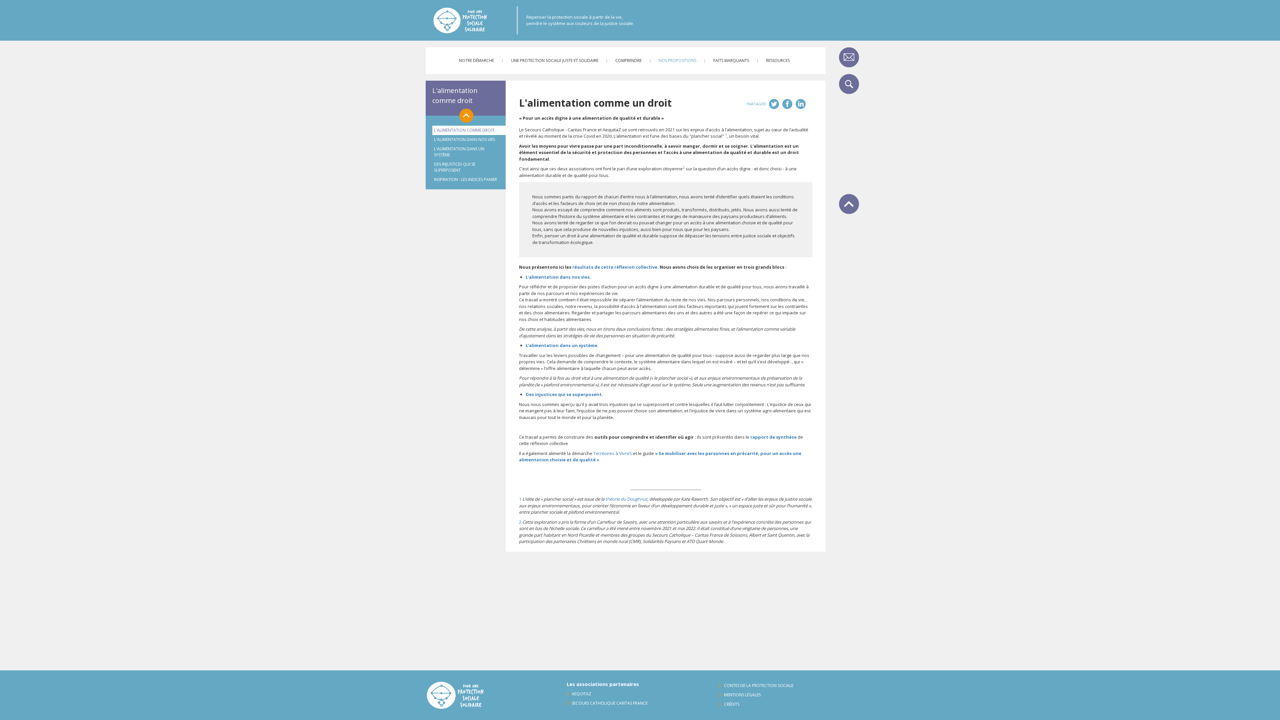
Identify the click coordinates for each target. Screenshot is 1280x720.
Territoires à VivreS (612, 453)
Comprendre (628, 60)
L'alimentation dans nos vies (464, 139)
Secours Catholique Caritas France (610, 703)
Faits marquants (731, 60)
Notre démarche (476, 60)
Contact (849, 57)
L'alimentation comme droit (455, 95)
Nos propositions (677, 60)
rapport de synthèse (773, 437)
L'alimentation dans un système (459, 152)
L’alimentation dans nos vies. (558, 277)
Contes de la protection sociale (758, 685)
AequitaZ (581, 694)
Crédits (731, 704)
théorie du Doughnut (626, 499)
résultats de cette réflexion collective (614, 267)
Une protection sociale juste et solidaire (554, 60)
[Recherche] (849, 84)
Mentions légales (742, 695)
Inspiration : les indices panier (465, 179)
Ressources (778, 60)
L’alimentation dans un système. (562, 345)
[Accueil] (475, 20)
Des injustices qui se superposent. (564, 394)
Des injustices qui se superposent (454, 167)
